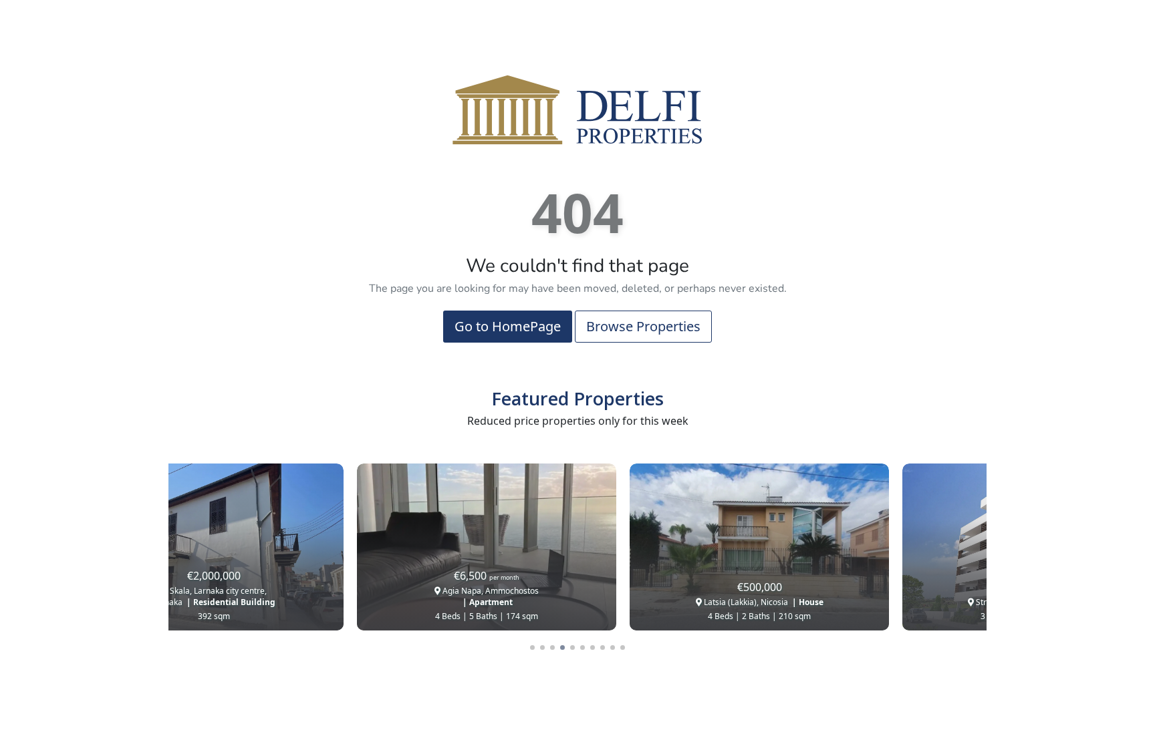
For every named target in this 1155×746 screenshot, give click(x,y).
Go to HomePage (508, 326)
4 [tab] (562, 647)
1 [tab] (532, 647)
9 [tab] (612, 647)
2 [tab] (542, 647)
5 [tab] (572, 647)
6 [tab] (582, 647)
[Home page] (577, 109)
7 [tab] (592, 647)
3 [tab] (552, 647)
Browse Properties (643, 326)
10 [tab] (622, 647)
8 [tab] (602, 647)
